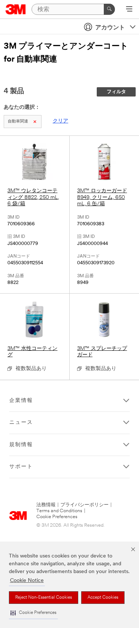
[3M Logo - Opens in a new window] (16, 9)
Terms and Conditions (59, 510)
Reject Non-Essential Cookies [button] (43, 597)
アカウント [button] (110, 28)
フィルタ (116, 91)
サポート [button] (21, 467)
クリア (60, 121)
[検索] (109, 9)
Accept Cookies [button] (102, 597)
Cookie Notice (27, 580)
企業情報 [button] (21, 400)
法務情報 (46, 505)
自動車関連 (18, 122)
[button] (33, 613)
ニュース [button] (21, 422)
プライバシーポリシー (84, 505)
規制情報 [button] (21, 445)
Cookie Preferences (56, 516)
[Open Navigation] (129, 10)
